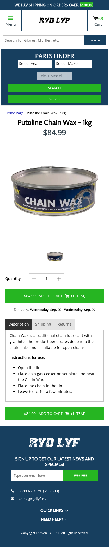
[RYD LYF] (54, 20)
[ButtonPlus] (59, 278)
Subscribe (80, 475)
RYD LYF (54, 533)
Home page (14, 113)
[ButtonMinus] (34, 278)
